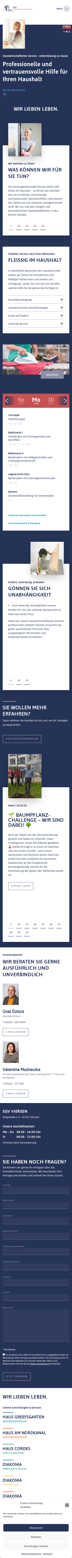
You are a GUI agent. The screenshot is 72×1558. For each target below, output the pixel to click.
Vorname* (8, 1215)
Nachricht (8, 1307)
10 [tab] (27, 932)
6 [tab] (51, 924)
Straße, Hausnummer (14, 1246)
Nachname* (9, 1200)
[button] (67, 1505)
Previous (7, 400)
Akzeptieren (36, 1527)
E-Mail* (6, 1292)
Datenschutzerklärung (31, 1554)
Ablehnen (36, 1537)
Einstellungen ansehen (36, 1546)
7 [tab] (59, 924)
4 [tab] (35, 225)
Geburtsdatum (10, 1231)
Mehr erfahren (14, 90)
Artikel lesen (20, 885)
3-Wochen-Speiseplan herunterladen (27, 515)
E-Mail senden (15, 1031)
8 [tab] (11, 932)
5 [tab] (43, 225)
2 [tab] (19, 225)
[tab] (36, 299)
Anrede (6, 1185)
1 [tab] (11, 225)
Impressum (47, 1554)
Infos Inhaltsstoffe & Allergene (24, 523)
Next (65, 400)
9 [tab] (19, 932)
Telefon (7, 1277)
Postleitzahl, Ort (11, 1261)
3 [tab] (27, 225)
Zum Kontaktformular (22, 738)
